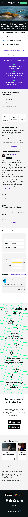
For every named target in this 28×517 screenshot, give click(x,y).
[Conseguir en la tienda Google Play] (14, 427)
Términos (14, 505)
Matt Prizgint (10, 280)
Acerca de (5, 504)
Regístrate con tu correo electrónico (14, 50)
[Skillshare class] (9, 447)
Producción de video (16, 198)
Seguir (14, 154)
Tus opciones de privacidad (13, 510)
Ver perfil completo (6, 188)
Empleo (11, 504)
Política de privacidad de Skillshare (10, 54)
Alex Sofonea (11, 154)
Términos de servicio (19, 52)
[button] (2, 3)
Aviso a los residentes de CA (14, 511)
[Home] (10, 3)
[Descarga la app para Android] (19, 494)
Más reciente (23, 274)
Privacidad (20, 504)
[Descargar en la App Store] (14, 422)
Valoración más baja (15, 274)
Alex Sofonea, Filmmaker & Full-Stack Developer (13, 28)
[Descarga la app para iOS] (8, 494)
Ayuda (15, 504)
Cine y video (5, 198)
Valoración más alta (6, 274)
